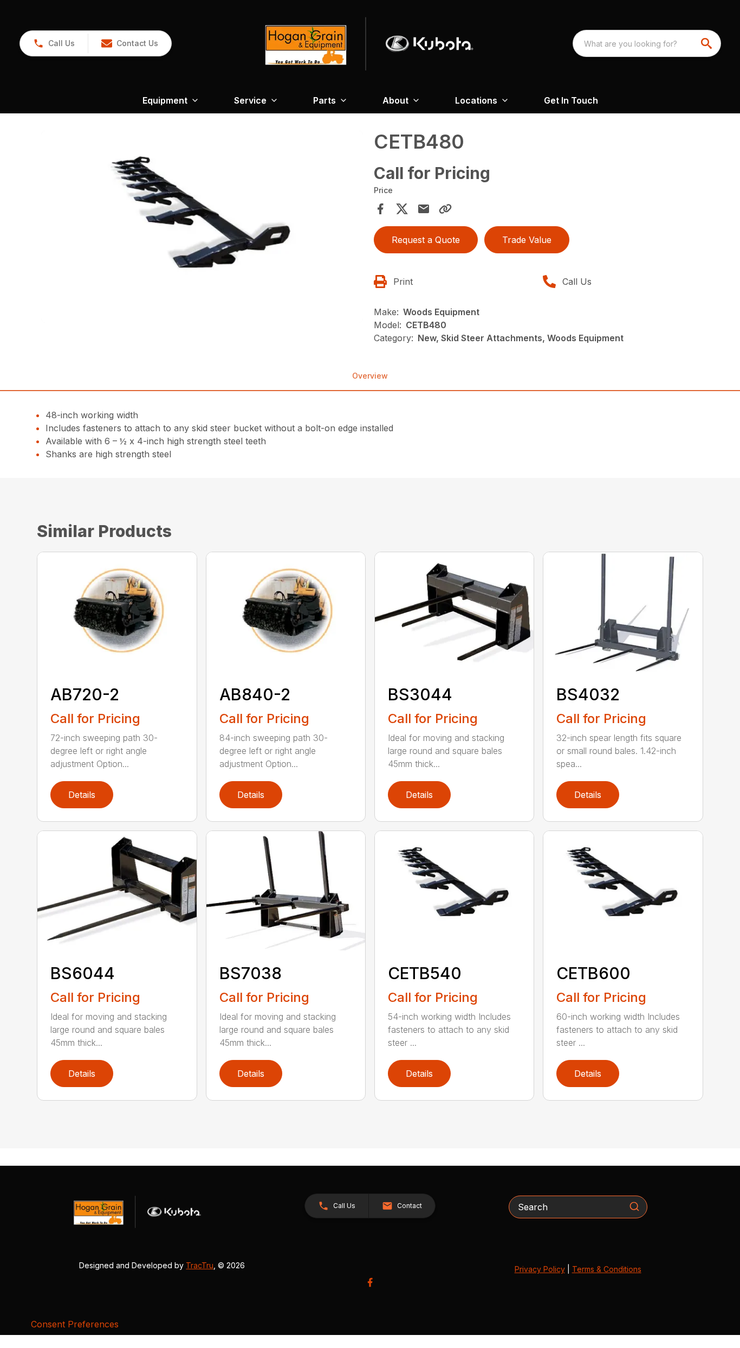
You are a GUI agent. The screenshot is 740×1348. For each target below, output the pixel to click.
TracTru (199, 1265)
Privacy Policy (540, 1269)
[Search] (634, 1206)
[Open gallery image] (201, 227)
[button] (54, 43)
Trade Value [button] (526, 239)
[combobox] (646, 43)
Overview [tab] (370, 375)
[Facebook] (370, 1282)
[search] (707, 43)
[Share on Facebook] (380, 208)
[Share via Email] (423, 208)
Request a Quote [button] (426, 239)
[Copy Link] (445, 208)
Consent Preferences (75, 1324)
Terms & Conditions (606, 1269)
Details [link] (81, 794)
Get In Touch (571, 100)
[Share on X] (401, 208)
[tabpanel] (201, 229)
